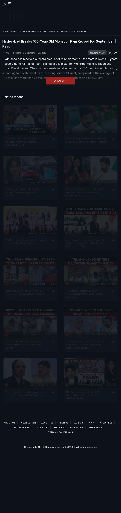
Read (6, 46)
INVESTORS (76, 427)
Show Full (59, 80)
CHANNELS (106, 422)
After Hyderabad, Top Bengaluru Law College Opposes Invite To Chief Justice (26, 393)
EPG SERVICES (21, 427)
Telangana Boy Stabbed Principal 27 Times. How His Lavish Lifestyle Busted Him (25, 293)
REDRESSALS (95, 427)
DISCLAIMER (41, 427)
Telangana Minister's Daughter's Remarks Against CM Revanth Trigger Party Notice (84, 293)
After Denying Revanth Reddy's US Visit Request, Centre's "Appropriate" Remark (86, 140)
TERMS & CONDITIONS (60, 432)
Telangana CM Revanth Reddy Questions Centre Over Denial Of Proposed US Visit (22, 141)
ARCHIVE (63, 422)
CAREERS (79, 422)
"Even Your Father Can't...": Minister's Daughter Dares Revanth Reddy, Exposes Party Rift (84, 192)
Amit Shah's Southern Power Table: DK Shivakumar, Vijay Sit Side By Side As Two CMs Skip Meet (85, 243)
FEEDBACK (59, 427)
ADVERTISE (47, 422)
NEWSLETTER (28, 422)
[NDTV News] (15, 13)
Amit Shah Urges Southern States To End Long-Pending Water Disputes (26, 241)
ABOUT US (9, 422)
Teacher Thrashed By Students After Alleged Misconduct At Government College (24, 344)
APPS (92, 422)
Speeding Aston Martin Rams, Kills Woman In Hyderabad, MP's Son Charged (22, 192)
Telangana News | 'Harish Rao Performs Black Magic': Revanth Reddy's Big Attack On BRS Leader (86, 344)
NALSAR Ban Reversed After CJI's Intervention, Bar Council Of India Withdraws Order (83, 395)
